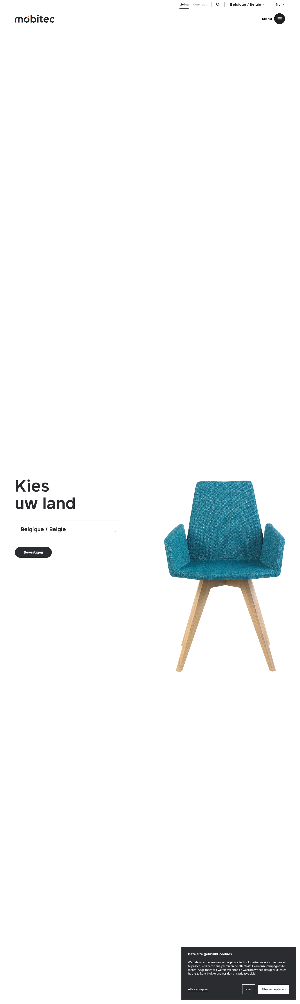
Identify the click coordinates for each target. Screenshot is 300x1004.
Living (184, 4)
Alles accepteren (273, 989)
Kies (249, 989)
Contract (200, 4)
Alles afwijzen (198, 989)
